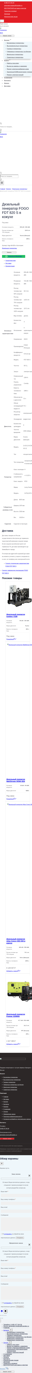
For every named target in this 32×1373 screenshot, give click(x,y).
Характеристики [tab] (10, 260)
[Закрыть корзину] (1, 1163)
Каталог (5, 1101)
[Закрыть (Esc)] (5, 1315)
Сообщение (4, 1215)
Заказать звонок (7, 35)
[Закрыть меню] (0, 1321)
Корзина (5, 1106)
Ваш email (4, 1207)
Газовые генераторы (14, 48)
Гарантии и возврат (10, 11)
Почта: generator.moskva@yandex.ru (16, 1326)
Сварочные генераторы (15, 57)
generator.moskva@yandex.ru (13, 5)
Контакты (7, 80)
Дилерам (7, 14)
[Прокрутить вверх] (1, 1311)
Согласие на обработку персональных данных (17, 1119)
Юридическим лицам (10, 16)
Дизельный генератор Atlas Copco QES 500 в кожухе (15, 941)
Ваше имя (4, 1191)
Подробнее (10, 639)
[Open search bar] (1, 124)
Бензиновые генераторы (15, 43)
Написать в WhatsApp (15, 256)
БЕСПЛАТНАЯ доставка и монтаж (15, 8)
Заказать (9, 252)
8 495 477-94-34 (9, 2)
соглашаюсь (8, 1234)
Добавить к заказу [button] (12, 971)
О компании (8, 77)
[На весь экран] (2, 1315)
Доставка (7, 86)
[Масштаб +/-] (0, 1315)
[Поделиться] (4, 1315)
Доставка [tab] (8, 263)
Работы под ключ (13, 63)
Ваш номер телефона (8, 1199)
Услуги (5, 1343)
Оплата (6, 83)
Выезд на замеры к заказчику (17, 66)
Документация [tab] (10, 266)
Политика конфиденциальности (12, 1116)
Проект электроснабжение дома (18, 69)
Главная (5, 1096)
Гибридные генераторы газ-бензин (19, 51)
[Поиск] (0, 130)
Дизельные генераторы (15, 54)
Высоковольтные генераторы (17, 46)
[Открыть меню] (2, 183)
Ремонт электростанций (15, 75)
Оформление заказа (9, 1114)
